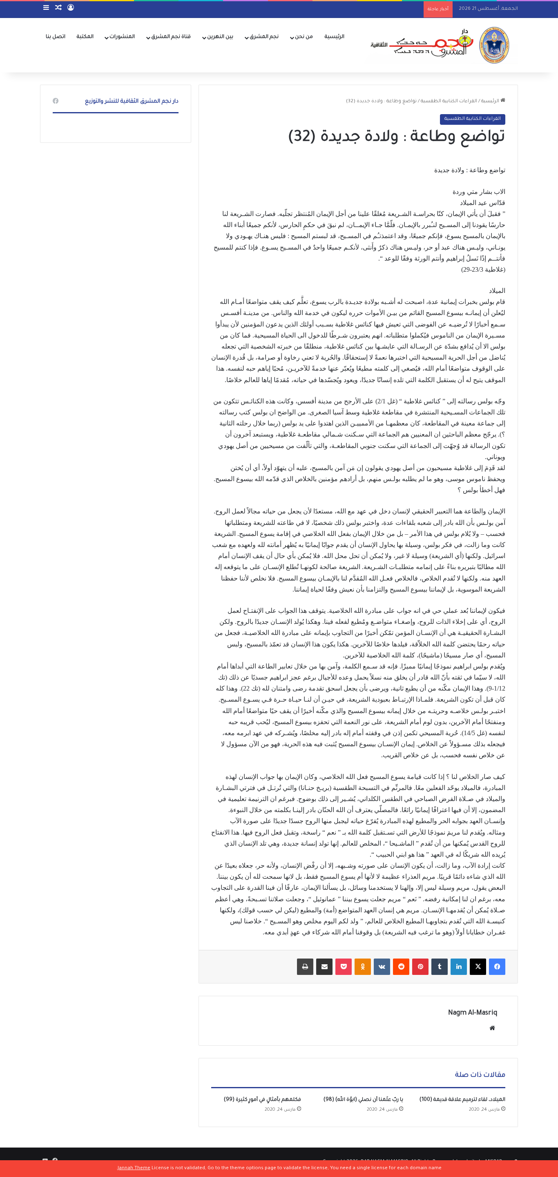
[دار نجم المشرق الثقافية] (438, 45)
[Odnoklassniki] (363, 967)
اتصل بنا (55, 37)
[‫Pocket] (343, 967)
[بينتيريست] (420, 967)
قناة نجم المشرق (171, 37)
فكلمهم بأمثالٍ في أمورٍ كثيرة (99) (262, 1100)
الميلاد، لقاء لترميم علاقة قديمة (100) (462, 1100)
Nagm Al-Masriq (472, 1013)
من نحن (304, 37)
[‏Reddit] (401, 967)
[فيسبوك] (497, 967)
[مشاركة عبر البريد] (324, 967)
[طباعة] (305, 967)
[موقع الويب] (492, 1028)
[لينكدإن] (459, 967)
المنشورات (122, 37)
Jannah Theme (134, 1168)
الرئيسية (334, 37)
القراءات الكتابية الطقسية (449, 101)
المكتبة (85, 37)
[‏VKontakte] (382, 967)
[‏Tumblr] (439, 967)
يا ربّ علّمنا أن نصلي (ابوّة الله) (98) (363, 1100)
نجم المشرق (264, 37)
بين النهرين (220, 37)
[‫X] (478, 967)
